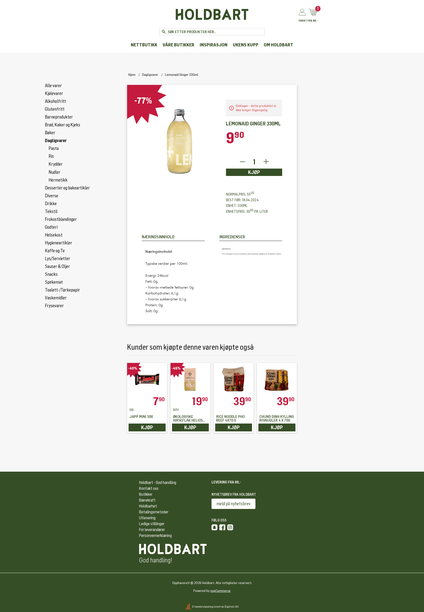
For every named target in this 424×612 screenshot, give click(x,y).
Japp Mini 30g (141, 417)
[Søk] (163, 31)
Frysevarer (54, 305)
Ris (51, 156)
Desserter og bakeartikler (67, 188)
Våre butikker (178, 45)
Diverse (51, 196)
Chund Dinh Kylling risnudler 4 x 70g (276, 418)
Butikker (145, 494)
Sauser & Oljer (57, 266)
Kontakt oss (149, 488)
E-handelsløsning (202, 606)
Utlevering (147, 518)
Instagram (230, 527)
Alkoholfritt (55, 101)
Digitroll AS (232, 606)
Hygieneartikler (58, 243)
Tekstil (51, 211)
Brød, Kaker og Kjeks (62, 125)
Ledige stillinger (151, 523)
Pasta (54, 148)
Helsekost (54, 235)
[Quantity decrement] (242, 162)
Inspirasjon (213, 45)
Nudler (54, 172)
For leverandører (152, 529)
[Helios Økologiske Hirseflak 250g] (190, 379)
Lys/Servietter (57, 258)
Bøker (50, 132)
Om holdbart (278, 45)
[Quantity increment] (266, 161)
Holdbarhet (148, 506)
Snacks (51, 274)
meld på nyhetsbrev (233, 503)
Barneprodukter (59, 117)
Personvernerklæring (155, 535)
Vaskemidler (56, 298)
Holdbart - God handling (157, 482)
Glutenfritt (55, 109)
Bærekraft (147, 500)
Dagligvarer (56, 140)
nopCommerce (220, 591)
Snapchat (214, 527)
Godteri (51, 227)
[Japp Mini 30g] (147, 379)
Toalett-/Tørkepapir (62, 290)
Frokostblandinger (61, 219)
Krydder (56, 164)
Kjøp (254, 172)
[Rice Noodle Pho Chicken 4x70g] (277, 379)
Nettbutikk (144, 45)
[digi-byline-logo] (189, 606)
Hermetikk (58, 180)
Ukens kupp (245, 45)
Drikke (51, 203)
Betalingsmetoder (153, 512)
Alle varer (53, 85)
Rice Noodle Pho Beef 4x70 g (230, 418)
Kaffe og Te (55, 250)
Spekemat (54, 282)
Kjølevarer (54, 93)
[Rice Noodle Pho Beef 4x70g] (233, 379)
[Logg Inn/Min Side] (302, 12)
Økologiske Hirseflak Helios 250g (188, 418)
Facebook (222, 527)
